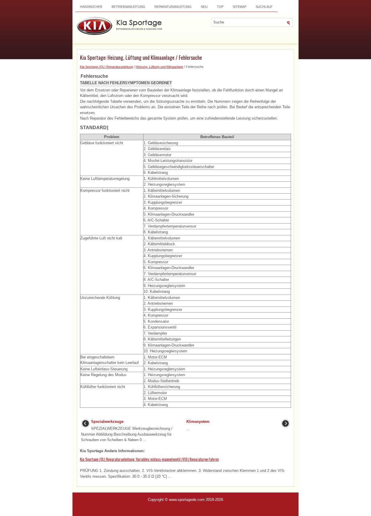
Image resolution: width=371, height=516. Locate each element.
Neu (204, 6)
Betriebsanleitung (128, 6)
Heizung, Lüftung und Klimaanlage (159, 66)
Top (220, 6)
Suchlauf (264, 6)
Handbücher (91, 6)
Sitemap (239, 6)
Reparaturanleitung (173, 6)
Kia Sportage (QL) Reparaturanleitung (106, 66)
